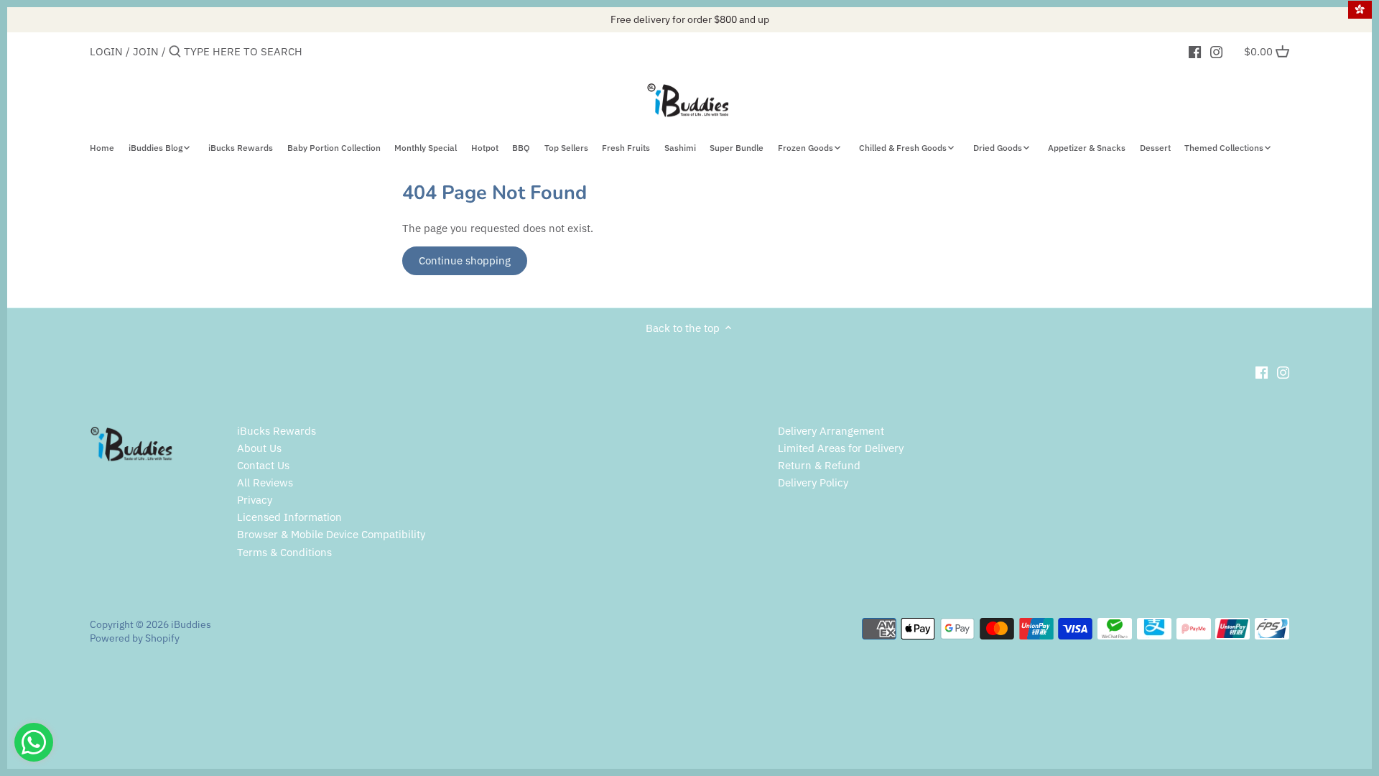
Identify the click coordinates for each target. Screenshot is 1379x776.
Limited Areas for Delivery (841, 448)
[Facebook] (1195, 51)
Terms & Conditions (284, 552)
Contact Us (263, 465)
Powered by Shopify (135, 638)
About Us (259, 448)
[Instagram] (1216, 51)
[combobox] (245, 51)
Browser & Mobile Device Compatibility (331, 534)
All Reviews (265, 482)
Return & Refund (819, 465)
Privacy (254, 500)
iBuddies (191, 624)
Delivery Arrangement (831, 431)
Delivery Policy (813, 482)
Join (146, 51)
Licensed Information (289, 517)
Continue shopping (465, 260)
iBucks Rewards (276, 431)
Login (106, 51)
